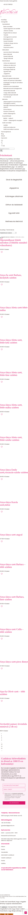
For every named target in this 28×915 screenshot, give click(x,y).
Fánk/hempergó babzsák (11, 95)
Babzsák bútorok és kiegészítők (13, 88)
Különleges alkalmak (9, 69)
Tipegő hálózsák (8, 58)
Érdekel (7, 249)
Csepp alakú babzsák (10, 93)
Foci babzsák (7, 97)
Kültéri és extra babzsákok (11, 86)
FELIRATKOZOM (14, 803)
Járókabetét (7, 45)
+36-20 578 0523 (5, 823)
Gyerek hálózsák (8, 56)
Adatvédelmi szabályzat (7, 855)
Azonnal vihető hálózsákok (11, 52)
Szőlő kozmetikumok (9, 127)
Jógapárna (7, 73)
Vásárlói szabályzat (6, 858)
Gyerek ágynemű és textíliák (12, 28)
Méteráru (5, 99)
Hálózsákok (5, 50)
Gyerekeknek (6, 24)
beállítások (4, 907)
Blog (2, 134)
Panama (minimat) (9, 111)
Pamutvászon (8, 109)
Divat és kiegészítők (9, 67)
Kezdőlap (4, 20)
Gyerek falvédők (8, 41)
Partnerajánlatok (6, 132)
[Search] (1, 151)
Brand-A (11, 896)
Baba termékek (8, 26)
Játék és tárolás (8, 31)
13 (1, 744)
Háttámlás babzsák (9, 90)
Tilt (6, 914)
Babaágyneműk (8, 39)
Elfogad (2, 914)
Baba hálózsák (8, 54)
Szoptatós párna (8, 47)
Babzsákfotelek (6, 76)
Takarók (6, 35)
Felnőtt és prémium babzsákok (12, 80)
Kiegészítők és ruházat (10, 33)
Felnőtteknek (6, 61)
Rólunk (3, 136)
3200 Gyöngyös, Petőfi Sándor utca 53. (11, 815)
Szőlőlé (6, 125)
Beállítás (11, 914)
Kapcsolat (4, 138)
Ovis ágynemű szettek (10, 37)
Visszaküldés (4, 852)
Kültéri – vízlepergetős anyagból (13, 120)
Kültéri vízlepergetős (9, 113)
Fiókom (3, 846)
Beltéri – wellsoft (8, 118)
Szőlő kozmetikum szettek (11, 129)
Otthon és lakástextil (10, 63)
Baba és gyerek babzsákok (11, 78)
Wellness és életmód (10, 65)
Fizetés (3, 849)
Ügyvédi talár (7, 71)
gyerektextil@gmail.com (7, 825)
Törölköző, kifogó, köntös (11, 43)
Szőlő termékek (6, 123)
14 (1, 746)
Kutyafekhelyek (6, 116)
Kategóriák (4, 22)
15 (1, 748)
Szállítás (3, 863)
